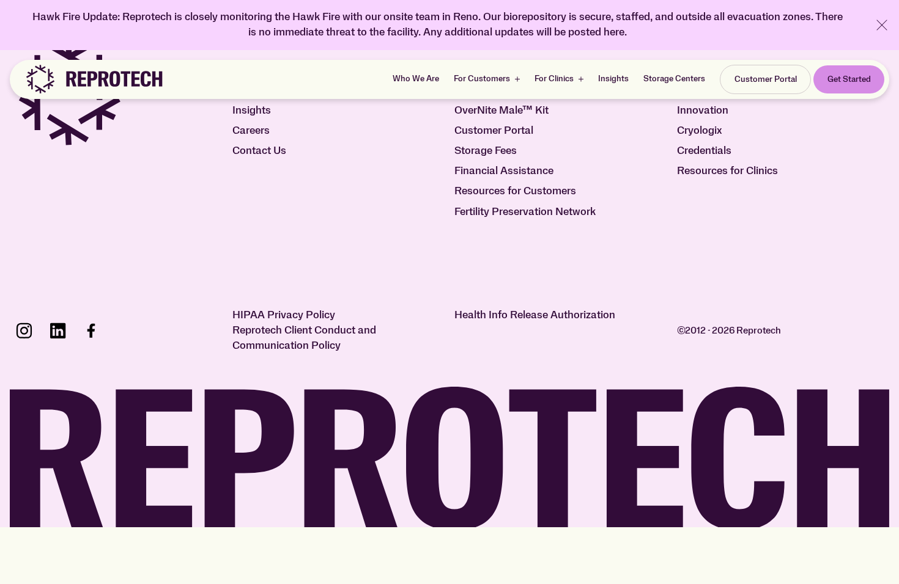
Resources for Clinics (727, 171)
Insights (613, 79)
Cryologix (699, 130)
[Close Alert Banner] (882, 25)
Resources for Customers (515, 191)
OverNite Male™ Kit (501, 110)
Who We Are (416, 79)
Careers (251, 130)
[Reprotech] (93, 79)
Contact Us (259, 150)
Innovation (702, 110)
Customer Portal (493, 130)
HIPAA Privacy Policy (283, 315)
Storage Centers (674, 79)
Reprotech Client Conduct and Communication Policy (304, 338)
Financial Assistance (503, 171)
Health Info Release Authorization (534, 315)
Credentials (704, 150)
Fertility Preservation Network (525, 211)
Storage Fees (485, 150)
